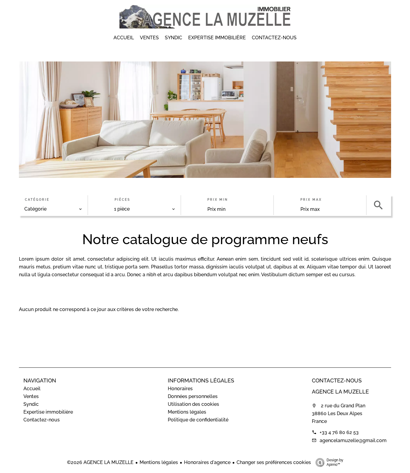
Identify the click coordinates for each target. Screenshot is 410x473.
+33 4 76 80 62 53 (339, 432)
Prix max (311, 200)
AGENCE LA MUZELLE (340, 391)
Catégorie (37, 200)
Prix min (217, 200)
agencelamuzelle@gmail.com (353, 440)
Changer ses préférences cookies (274, 462)
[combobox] (53, 209)
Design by (335, 462)
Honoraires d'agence (207, 462)
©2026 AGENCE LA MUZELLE (100, 462)
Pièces (122, 200)
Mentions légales (159, 462)
